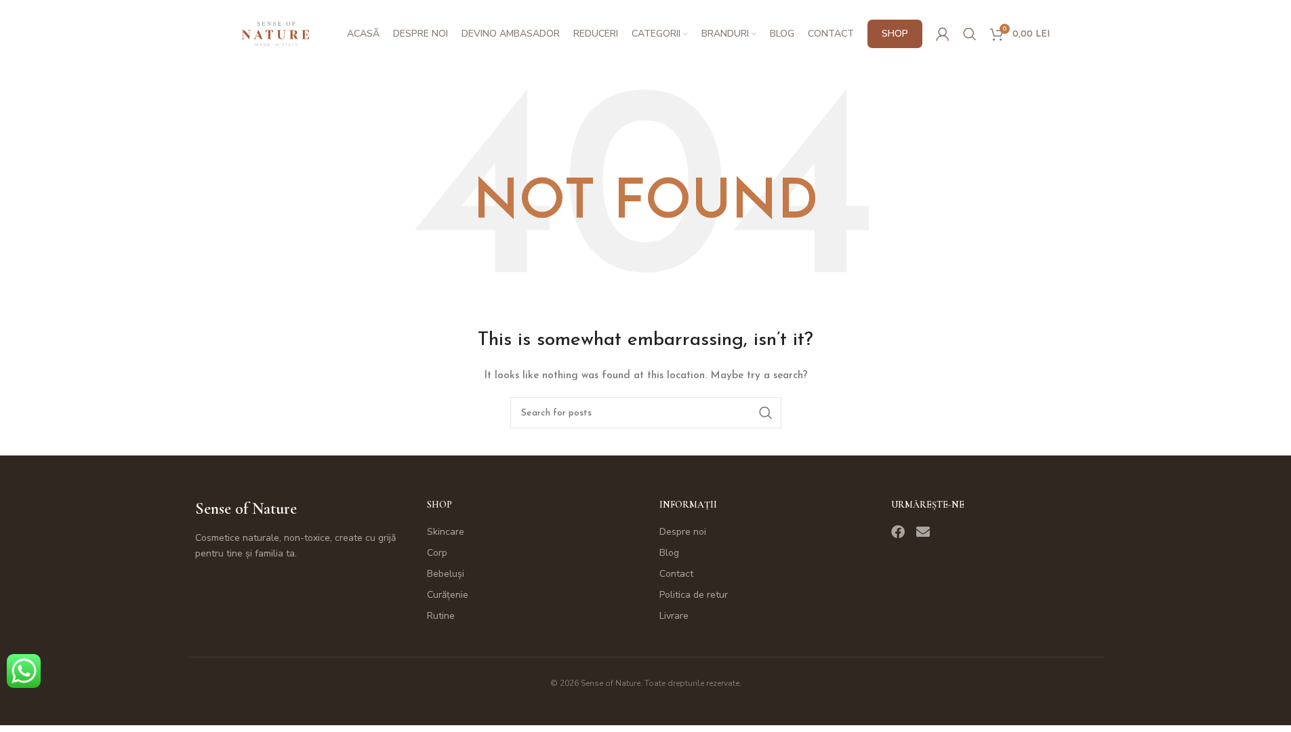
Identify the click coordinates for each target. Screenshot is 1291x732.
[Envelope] (923, 532)
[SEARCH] (765, 412)
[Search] (969, 33)
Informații (688, 504)
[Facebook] (898, 532)
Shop (439, 504)
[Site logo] (276, 33)
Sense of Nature (246, 508)
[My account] (942, 33)
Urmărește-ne (927, 504)
